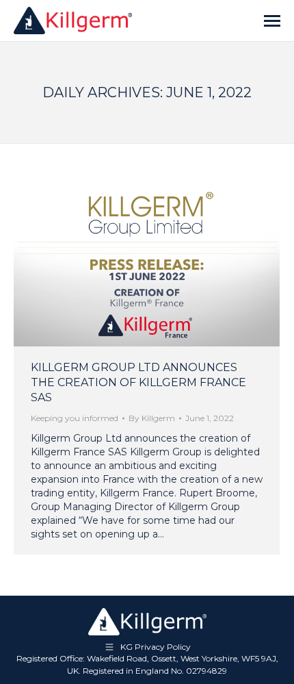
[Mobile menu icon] (272, 21)
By (152, 418)
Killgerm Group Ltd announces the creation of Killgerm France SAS (138, 382)
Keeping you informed (74, 418)
